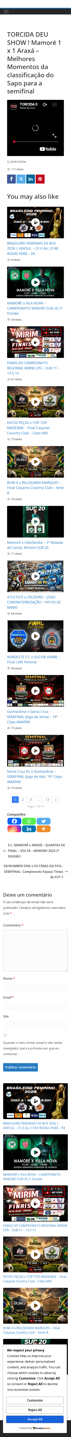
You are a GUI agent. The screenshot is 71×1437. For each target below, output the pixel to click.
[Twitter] (21, 179)
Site (6, 1016)
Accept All (35, 1419)
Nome (9, 978)
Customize (35, 1400)
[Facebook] (11, 179)
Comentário (13, 925)
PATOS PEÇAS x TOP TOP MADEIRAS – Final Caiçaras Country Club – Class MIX (28, 427)
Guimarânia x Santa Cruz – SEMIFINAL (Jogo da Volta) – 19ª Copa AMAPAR (32, 716)
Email (8, 997)
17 (47, 799)
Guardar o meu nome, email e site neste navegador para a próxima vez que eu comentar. (32, 1048)
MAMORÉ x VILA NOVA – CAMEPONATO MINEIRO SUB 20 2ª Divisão (35, 308)
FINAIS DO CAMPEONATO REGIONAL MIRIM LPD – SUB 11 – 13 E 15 (33, 367)
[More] (43, 828)
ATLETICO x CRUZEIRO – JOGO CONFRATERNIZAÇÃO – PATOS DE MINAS (34, 602)
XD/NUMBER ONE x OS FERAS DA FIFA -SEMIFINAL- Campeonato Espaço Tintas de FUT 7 (33, 871)
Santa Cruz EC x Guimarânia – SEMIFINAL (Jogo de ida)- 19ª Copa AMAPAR (34, 776)
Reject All (35, 1410)
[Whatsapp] (29, 821)
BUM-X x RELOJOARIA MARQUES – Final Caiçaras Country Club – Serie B (35, 487)
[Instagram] (14, 828)
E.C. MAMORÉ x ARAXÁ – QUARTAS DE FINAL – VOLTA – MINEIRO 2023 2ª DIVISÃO (36, 851)
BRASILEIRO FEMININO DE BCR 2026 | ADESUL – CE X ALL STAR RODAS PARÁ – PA (32, 248)
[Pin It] (40, 179)
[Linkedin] (30, 179)
